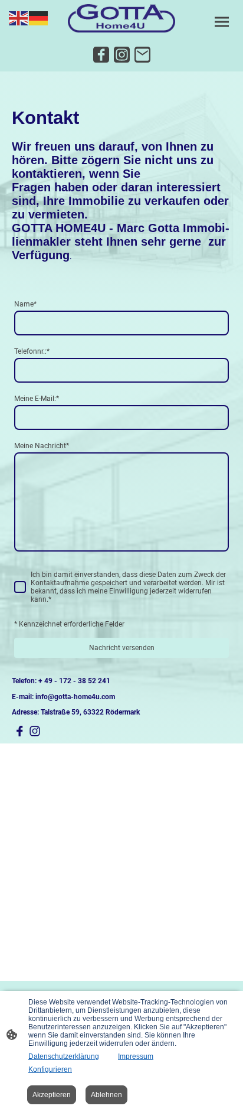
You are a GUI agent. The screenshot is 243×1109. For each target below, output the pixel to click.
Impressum (135, 1056)
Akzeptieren (51, 1095)
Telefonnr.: (32, 351)
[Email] (142, 55)
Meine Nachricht (41, 446)
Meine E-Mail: (36, 398)
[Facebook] (101, 55)
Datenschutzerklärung (63, 1056)
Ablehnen (106, 1095)
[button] (19, 17)
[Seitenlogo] (121, 18)
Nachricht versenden (122, 648)
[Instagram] (122, 55)
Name (25, 304)
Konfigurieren (50, 1069)
